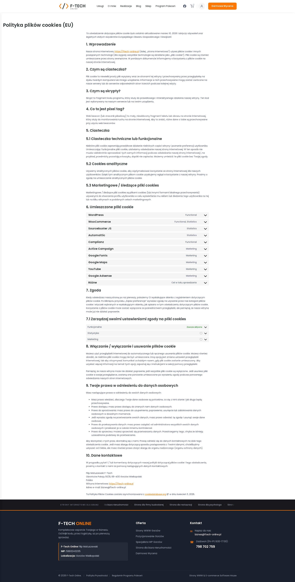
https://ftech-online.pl (127, 51)
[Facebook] (184, 6)
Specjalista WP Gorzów (149, 542)
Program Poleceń (165, 6)
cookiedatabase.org (155, 494)
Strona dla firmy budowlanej (143, 504)
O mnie (112, 6)
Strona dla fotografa (233, 504)
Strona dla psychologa (204, 504)
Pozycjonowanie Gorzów (150, 536)
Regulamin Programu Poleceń (127, 575)
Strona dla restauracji (175, 504)
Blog (138, 6)
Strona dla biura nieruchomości (106, 504)
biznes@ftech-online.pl (208, 534)
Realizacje (126, 6)
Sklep (148, 6)
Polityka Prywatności (97, 575)
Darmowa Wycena (222, 6)
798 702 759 (205, 546)
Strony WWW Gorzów (148, 530)
